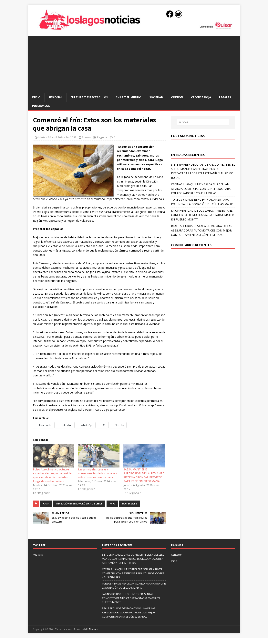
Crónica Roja (201, 97)
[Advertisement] (134, 63)
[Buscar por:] (203, 122)
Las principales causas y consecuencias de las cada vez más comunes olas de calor (97, 473)
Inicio (36, 97)
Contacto (176, 554)
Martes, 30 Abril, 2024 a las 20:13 (57, 137)
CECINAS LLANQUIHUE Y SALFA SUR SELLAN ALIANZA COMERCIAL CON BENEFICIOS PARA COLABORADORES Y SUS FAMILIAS (201, 188)
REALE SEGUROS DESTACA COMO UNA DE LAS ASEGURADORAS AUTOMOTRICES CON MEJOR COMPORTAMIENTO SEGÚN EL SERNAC (201, 230)
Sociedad (156, 97)
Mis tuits (38, 554)
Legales (225, 97)
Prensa (86, 137)
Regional (55, 97)
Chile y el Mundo (128, 97)
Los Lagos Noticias (188, 136)
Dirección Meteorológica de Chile (79, 503)
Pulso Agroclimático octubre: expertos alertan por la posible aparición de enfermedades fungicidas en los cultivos (52, 475)
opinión (177, 97)
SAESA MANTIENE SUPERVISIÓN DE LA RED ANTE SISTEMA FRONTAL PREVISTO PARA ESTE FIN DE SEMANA (143, 475)
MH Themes (91, 629)
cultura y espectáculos (89, 97)
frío (112, 503)
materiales (129, 503)
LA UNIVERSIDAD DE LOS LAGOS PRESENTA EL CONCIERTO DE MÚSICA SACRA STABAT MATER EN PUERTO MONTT (202, 215)
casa (46, 503)
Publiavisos (41, 106)
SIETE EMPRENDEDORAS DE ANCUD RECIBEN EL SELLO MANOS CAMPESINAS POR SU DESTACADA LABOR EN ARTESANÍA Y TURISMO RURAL (133, 559)
